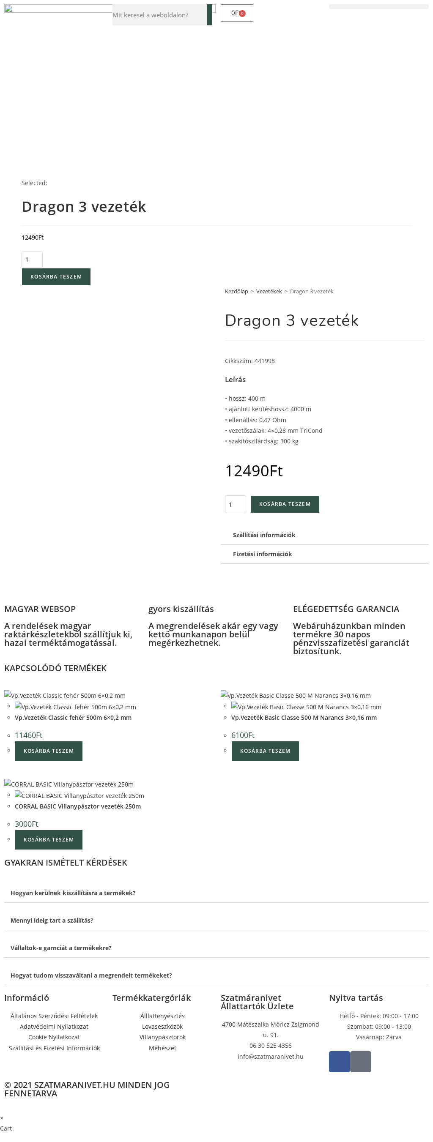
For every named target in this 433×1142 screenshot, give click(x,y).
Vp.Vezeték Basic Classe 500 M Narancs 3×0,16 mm (304, 717)
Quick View (146, 695)
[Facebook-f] (339, 1061)
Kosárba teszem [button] (49, 750)
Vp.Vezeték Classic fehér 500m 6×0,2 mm (73, 717)
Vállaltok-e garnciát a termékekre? (61, 948)
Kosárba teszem (56, 276)
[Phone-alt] (360, 1061)
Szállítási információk (264, 535)
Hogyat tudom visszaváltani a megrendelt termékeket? (91, 975)
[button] (379, 6)
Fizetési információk (262, 554)
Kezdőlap (236, 291)
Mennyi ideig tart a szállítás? (52, 920)
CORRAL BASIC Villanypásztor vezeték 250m (78, 806)
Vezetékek (269, 291)
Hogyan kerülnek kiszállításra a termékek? (73, 893)
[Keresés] (209, 14)
